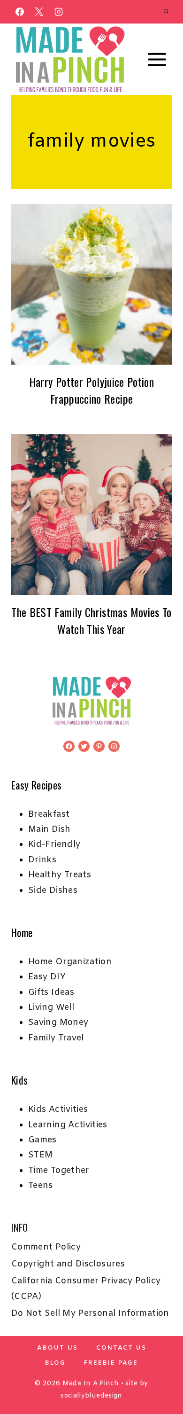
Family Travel (56, 1038)
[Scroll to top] (160, 1377)
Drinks (42, 860)
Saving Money (58, 1022)
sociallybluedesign (91, 1395)
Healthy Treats (59, 875)
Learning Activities (67, 1125)
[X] (38, 11)
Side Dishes (52, 890)
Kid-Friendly (54, 844)
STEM (40, 1155)
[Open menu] (157, 59)
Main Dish (49, 829)
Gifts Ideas (51, 992)
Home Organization (70, 962)
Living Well (51, 1007)
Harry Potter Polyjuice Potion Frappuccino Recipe (91, 390)
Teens (40, 1185)
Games (42, 1140)
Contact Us (121, 1348)
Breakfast (48, 814)
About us (57, 1348)
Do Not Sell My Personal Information (90, 1313)
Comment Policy (46, 1247)
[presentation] (91, 284)
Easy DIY (47, 977)
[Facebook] (19, 11)
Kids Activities (58, 1109)
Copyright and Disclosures (68, 1264)
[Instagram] (58, 11)
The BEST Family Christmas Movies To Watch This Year (91, 620)
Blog (55, 1363)
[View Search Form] (166, 11)
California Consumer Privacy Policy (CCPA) (85, 1288)
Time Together (59, 1170)
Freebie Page (111, 1363)
